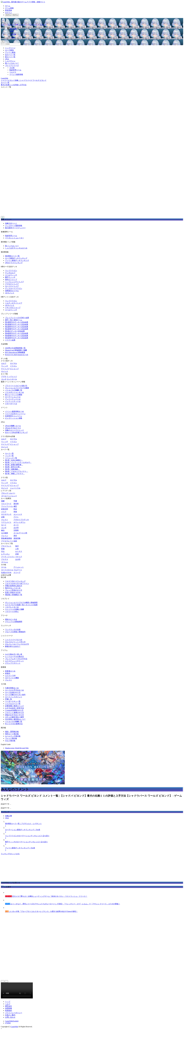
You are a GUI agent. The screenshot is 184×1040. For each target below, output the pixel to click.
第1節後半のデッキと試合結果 (16, 324)
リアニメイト (6, 522)
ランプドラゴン (11, 270)
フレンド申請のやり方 (13, 590)
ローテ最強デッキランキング (16, 258)
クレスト (4, 520)
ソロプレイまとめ (12, 607)
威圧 (15, 506)
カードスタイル (7, 570)
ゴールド (4, 496)
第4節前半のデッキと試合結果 (16, 333)
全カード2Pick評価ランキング (16, 432)
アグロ (3, 376)
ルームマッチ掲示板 (12, 736)
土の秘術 (4, 533)
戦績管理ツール (15, 70)
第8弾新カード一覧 (12, 256)
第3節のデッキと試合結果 (15, 331)
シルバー (11, 493)
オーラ (16, 525)
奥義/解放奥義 (6, 538)
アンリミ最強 (10, 52)
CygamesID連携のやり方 (14, 710)
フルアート (18, 570)
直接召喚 (17, 538)
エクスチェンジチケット (14, 661)
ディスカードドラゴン (13, 288)
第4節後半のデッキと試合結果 (16, 335)
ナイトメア (5, 369)
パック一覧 (9, 456)
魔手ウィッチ (10, 277)
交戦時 (16, 530)
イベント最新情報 (16, 74)
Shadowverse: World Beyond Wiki (17, 748)
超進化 (7, 673)
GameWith (14, 1027)
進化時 (16, 504)
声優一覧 (8, 699)
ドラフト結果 (10, 340)
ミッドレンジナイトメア (14, 282)
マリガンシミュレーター (14, 238)
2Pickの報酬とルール (13, 426)
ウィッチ (4, 366)
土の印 (16, 528)
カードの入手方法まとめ (14, 690)
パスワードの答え (12, 611)
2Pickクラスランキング (14, 263)
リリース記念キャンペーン (15, 414)
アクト (16, 517)
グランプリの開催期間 (13, 622)
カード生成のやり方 (12, 692)
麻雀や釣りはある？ (12, 646)
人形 (17, 549)
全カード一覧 (10, 55)
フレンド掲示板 (11, 738)
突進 (15, 512)
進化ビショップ (11, 279)
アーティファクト (8, 557)
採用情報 (8, 1008)
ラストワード (6, 504)
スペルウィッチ (11, 275)
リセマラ (12, 72)
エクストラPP (10, 675)
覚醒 (3, 501)
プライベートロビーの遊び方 (16, 386)
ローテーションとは (12, 397)
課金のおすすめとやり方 (14, 715)
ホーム (7, 6)
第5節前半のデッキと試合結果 (16, 338)
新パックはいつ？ (12, 63)
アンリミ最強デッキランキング (17, 260)
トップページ (10, 48)
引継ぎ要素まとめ (12, 688)
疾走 (15, 509)
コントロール (12, 379)
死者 (3, 549)
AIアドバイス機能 (12, 678)
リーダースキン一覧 (12, 701)
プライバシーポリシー (13, 1013)
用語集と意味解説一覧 (13, 595)
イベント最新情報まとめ (14, 411)
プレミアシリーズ (12, 65)
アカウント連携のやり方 (14, 712)
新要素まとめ (10, 671)
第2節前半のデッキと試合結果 (16, 327)
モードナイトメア (12, 286)
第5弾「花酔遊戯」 (12, 469)
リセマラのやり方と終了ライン (17, 583)
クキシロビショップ (12, 307)
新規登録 (8, 10)
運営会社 (8, 1006)
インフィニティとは (12, 401)
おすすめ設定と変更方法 (14, 708)
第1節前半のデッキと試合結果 (16, 322)
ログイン (8, 12)
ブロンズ (4, 493)
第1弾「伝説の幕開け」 (14, 460)
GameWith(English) (12, 1021)
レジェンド (12, 496)
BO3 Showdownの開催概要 (15, 352)
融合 (3, 530)
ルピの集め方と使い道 (13, 654)
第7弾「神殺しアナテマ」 (15, 473)
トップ (7, 1001)
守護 (15, 501)
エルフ (3, 363)
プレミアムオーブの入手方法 (16, 659)
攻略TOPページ (11, 223)
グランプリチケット (12, 663)
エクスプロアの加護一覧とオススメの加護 (21, 605)
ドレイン (4, 536)
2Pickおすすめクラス (13, 428)
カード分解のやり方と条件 (15, 695)
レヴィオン (5, 554)
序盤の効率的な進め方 (13, 586)
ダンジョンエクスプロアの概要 (17, 388)
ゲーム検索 (9, 8)
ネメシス (4, 371)
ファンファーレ (7, 506)
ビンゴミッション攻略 (13, 418)
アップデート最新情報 (13, 225)
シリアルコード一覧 (12, 703)
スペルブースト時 (20, 533)
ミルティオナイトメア (13, 303)
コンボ (3, 379)
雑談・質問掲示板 (12, 732)
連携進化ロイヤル (12, 291)
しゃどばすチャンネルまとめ (16, 248)
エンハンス (18, 514)
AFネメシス (9, 293)
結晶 (15, 541)
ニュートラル (15, 488)
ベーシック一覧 (11, 458)
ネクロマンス (6, 514)
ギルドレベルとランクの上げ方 (17, 644)
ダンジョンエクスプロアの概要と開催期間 (21, 602)
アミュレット (19, 567)
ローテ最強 (9, 50)
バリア (3, 512)
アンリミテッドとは (12, 399)
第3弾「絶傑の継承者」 (14, 465)
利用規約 (8, 1010)
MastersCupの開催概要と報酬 (16, 350)
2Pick (7, 59)
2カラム (8, 15)
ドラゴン (13, 366)
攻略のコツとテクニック (14, 430)
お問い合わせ (10, 1017)
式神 (17, 554)
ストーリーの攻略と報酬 (14, 609)
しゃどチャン (10, 61)
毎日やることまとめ (12, 588)
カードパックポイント (13, 697)
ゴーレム (4, 562)
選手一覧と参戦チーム (13, 320)
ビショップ (14, 369)
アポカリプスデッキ (21, 520)
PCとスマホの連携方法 (14, 724)
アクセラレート (7, 541)
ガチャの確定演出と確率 (14, 717)
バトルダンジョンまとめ (14, 392)
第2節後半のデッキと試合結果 (16, 329)
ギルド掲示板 (10, 740)
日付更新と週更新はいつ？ (15, 719)
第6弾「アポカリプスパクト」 (16, 471)
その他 (11, 68)
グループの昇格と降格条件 (15, 632)
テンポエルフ (10, 273)
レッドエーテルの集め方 (14, 656)
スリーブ (17, 572)
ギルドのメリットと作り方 (15, 642)
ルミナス (18, 551)
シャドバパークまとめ (13, 640)
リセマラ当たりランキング (15, 581)
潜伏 (15, 536)
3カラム (15, 15)
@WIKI (8, 1023)
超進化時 (4, 509)
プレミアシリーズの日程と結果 (17, 318)
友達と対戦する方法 (12, 592)
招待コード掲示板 (12, 734)
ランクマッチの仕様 (12, 629)
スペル (3, 567)
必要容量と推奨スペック (14, 706)
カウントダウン (19, 522)
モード (3, 525)
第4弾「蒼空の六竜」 (13, 467)
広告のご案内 (10, 1015)
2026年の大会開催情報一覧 (15, 348)
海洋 (17, 546)
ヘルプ (7, 1004)
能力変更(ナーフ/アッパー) (15, 228)
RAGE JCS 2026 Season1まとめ (16, 355)
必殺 (3, 517)
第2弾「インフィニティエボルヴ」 (18, 462)
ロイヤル (13, 363)
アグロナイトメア (12, 284)
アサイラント (6, 546)
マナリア (18, 557)
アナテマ (4, 559)
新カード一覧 (10, 57)
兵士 (3, 551)
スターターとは (11, 403)
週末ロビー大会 (11, 619)
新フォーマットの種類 (13, 395)
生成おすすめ (6, 572)
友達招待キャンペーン (13, 416)
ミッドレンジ (12, 376)
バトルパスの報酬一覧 (13, 390)
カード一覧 (9, 453)
